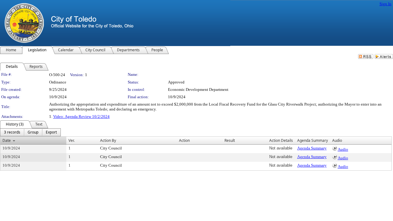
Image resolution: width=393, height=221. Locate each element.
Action (184, 140)
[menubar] (30, 132)
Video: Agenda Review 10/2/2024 (81, 116)
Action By (108, 140)
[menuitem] (12, 132)
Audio (343, 149)
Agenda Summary (312, 148)
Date (6, 140)
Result (229, 140)
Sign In (385, 4)
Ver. (71, 140)
